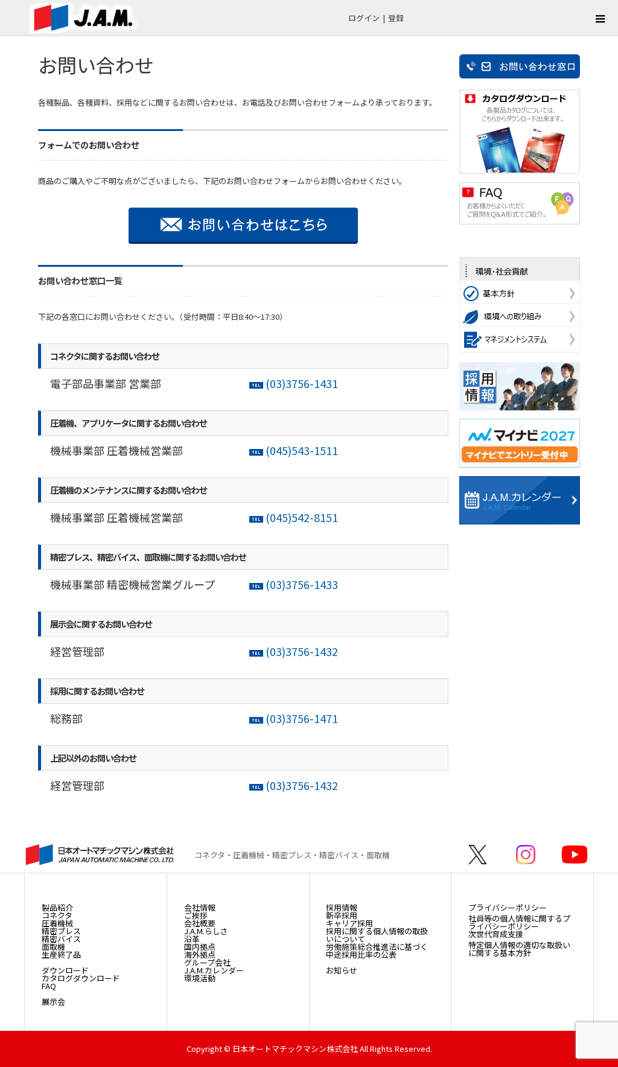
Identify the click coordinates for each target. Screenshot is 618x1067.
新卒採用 (341, 915)
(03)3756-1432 (302, 651)
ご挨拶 (196, 915)
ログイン (364, 18)
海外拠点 (199, 954)
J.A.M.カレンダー (214, 970)
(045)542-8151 (300, 517)
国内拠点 (199, 946)
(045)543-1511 (302, 450)
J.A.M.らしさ (206, 931)
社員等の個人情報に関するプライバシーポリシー (519, 922)
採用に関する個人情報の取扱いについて (377, 934)
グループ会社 (207, 962)
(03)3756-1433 (302, 584)
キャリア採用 (349, 923)
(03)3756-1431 (302, 383)
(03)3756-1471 (302, 718)
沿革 (192, 938)
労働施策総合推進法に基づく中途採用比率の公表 (377, 950)
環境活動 (199, 978)
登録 (396, 18)
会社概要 (199, 923)
